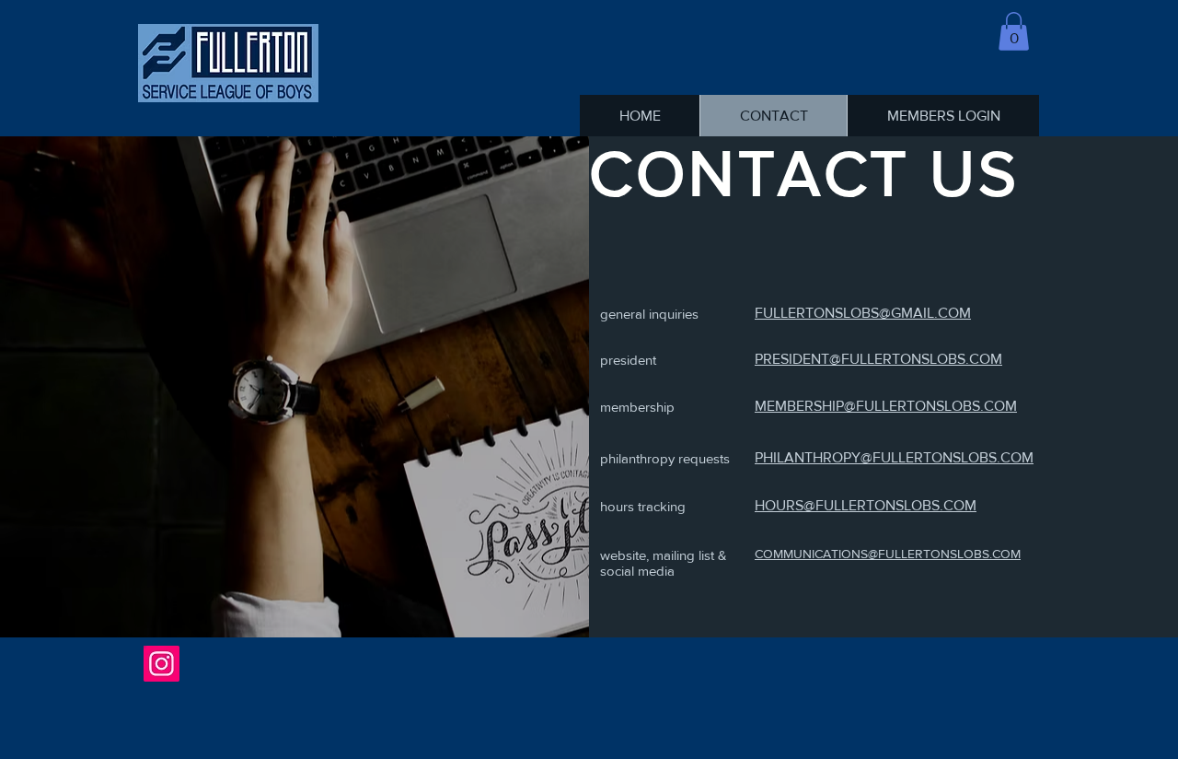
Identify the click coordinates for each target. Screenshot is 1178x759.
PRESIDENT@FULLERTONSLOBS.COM (878, 359)
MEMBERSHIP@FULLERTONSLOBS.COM (886, 406)
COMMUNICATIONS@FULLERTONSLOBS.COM (888, 553)
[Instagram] (161, 664)
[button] (1014, 31)
